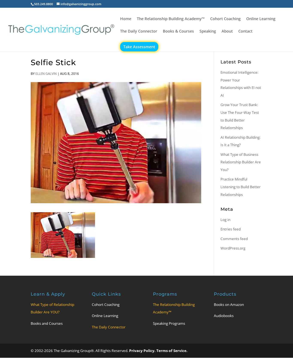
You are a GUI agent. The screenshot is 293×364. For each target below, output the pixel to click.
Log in (225, 219)
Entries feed (231, 229)
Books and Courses (47, 323)
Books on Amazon (229, 304)
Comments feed (234, 238)
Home (125, 19)
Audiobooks (224, 315)
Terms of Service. (171, 350)
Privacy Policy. (142, 350)
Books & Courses (178, 32)
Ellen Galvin (46, 73)
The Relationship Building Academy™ (171, 19)
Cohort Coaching (225, 19)
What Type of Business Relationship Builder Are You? (241, 162)
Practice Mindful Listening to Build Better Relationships (241, 187)
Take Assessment (139, 46)
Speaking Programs (169, 323)
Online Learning (260, 19)
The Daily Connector (138, 32)
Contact (245, 32)
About (227, 32)
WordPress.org (233, 248)
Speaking (207, 32)
